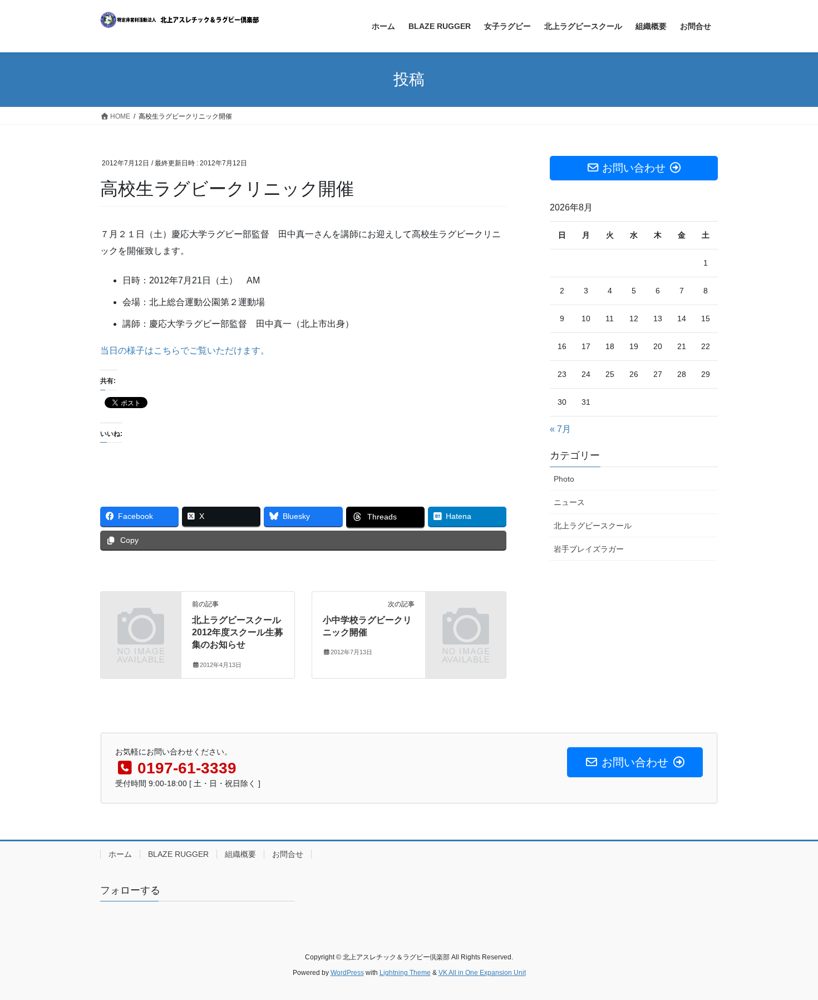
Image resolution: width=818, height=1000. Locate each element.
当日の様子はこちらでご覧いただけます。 (184, 350)
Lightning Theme (405, 973)
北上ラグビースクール (593, 525)
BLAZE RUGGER (178, 854)
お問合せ (287, 854)
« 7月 (560, 429)
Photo (564, 478)
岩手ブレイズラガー (589, 549)
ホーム (120, 854)
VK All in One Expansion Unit (482, 973)
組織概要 (240, 854)
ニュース (569, 502)
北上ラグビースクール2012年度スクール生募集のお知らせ (237, 632)
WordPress (347, 973)
